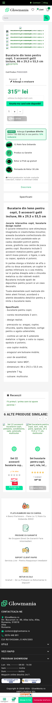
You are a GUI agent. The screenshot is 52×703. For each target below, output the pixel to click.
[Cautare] (47, 18)
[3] (14, 475)
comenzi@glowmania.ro (17, 631)
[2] (12, 475)
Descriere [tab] (26, 187)
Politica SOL (30, 691)
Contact (37, 3)
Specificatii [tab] (26, 197)
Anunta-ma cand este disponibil (25, 103)
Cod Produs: (11, 72)
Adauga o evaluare (23, 81)
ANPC (19, 691)
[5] (19, 475)
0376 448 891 (12, 635)
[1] (9, 475)
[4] (17, 475)
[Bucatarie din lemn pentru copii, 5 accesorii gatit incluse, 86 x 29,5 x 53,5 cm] (26, 31)
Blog (45, 3)
